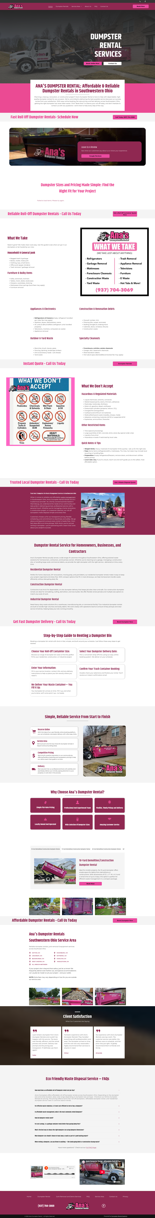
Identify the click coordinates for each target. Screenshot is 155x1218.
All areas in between (39, 964)
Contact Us (113, 1196)
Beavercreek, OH (38, 958)
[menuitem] (50, 6)
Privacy (125, 1196)
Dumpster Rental (44, 1196)
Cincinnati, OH (37, 955)
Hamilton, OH (61, 958)
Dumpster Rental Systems (119, 1216)
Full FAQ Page (91, 1147)
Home (29, 1196)
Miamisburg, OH (62, 953)
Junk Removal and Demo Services (68, 1196)
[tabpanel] (77, 871)
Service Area (99, 1196)
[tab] (45, 849)
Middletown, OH (63, 961)
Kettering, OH (62, 955)
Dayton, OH (36, 953)
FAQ (88, 1196)
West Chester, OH (38, 961)
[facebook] (145, 1)
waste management (68, 497)
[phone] (140, 1)
